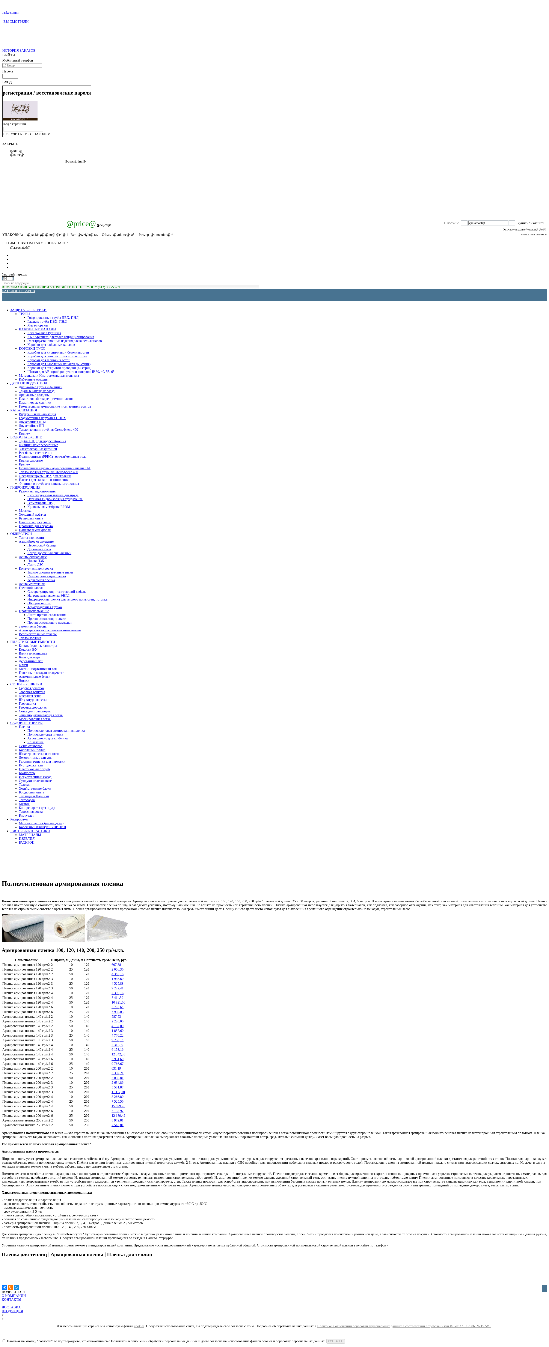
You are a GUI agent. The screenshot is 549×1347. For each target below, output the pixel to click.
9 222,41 (118, 988)
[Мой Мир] (16, 1287)
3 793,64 (118, 1007)
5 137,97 (118, 1111)
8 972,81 (118, 1120)
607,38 (116, 964)
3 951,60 (118, 1059)
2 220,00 (118, 1021)
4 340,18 (118, 974)
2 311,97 (117, 1045)
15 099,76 (118, 1106)
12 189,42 (118, 1115)
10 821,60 (118, 1002)
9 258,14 (118, 1040)
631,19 (116, 1068)
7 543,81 (118, 1125)
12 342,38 (118, 1054)
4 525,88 (118, 983)
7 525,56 (118, 1101)
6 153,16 (118, 1049)
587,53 (116, 1016)
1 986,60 (118, 979)
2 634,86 (118, 1082)
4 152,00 (118, 1026)
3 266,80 (118, 1097)
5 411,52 (117, 997)
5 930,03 (118, 1012)
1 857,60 (118, 1030)
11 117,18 (118, 1092)
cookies (139, 1326)
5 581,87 (118, 1087)
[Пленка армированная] (64, 941)
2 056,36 (118, 969)
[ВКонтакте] (4, 1287)
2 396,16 (118, 993)
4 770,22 (118, 1035)
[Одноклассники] (10, 1287)
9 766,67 (118, 1064)
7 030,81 (118, 1078)
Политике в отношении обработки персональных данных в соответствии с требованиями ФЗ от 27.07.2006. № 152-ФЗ (404, 1326)
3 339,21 (118, 1073)
